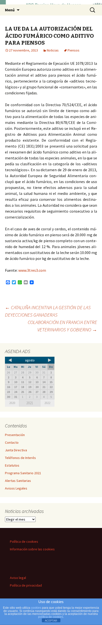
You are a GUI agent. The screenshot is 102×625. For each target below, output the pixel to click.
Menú (10, 9)
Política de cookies (24, 541)
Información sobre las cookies (32, 549)
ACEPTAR (51, 620)
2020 (12, 403)
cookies (36, 607)
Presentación (15, 435)
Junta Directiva (16, 450)
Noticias (53, 50)
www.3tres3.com (32, 270)
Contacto (12, 442)
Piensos (73, 50)
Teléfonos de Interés (20, 458)
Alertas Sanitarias (18, 480)
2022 (47, 403)
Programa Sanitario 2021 (23, 473)
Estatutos (12, 465)
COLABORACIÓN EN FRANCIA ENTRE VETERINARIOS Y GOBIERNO (62, 326)
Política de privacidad (26, 585)
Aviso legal (18, 577)
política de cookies (50, 617)
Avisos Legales (16, 488)
